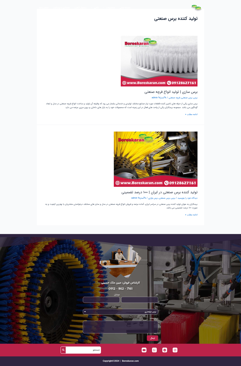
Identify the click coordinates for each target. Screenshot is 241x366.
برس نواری (153, 198)
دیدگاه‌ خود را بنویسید (187, 198)
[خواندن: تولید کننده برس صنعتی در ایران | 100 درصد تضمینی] (155, 159)
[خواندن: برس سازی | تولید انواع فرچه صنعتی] (159, 61)
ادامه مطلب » (191, 114)
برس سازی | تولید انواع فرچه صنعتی (170, 92)
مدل (156, 306)
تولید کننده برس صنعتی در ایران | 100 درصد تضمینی (159, 192)
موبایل (117, 294)
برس (195, 97)
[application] (104, 8)
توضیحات (154, 318)
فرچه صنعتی (174, 97)
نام (157, 294)
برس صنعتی (186, 97)
